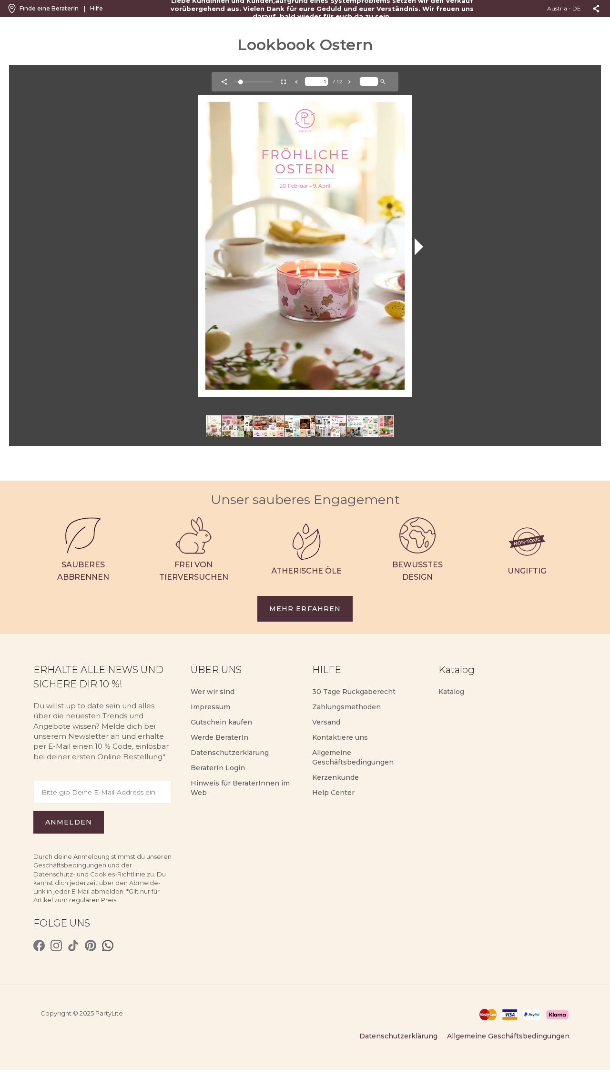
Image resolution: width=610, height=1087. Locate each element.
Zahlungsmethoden (346, 707)
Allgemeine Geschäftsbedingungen (508, 1036)
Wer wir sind (212, 691)
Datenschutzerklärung (230, 752)
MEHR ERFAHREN (305, 608)
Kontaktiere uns (340, 737)
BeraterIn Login (218, 768)
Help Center (333, 792)
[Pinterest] (90, 945)
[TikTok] (73, 945)
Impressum (210, 707)
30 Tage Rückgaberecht (354, 691)
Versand (326, 722)
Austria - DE (564, 8)
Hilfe (96, 8)
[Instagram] (56, 945)
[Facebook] (39, 945)
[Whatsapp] (107, 945)
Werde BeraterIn (219, 737)
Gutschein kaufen (221, 722)
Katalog (451, 691)
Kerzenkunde (335, 777)
